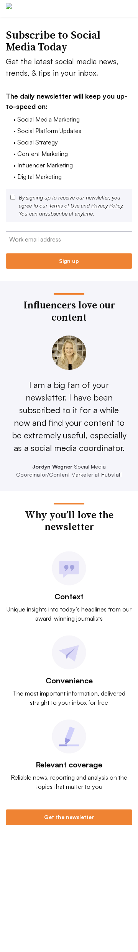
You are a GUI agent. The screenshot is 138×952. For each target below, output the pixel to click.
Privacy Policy (106, 205)
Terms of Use (64, 205)
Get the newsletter (69, 817)
